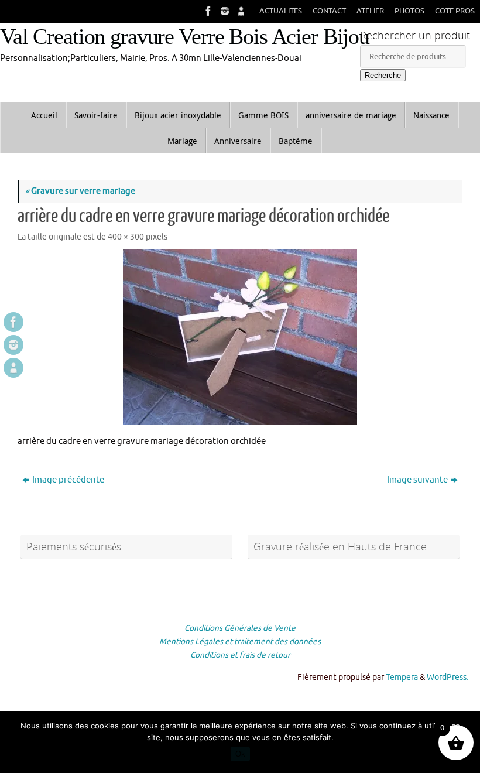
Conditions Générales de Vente (240, 628)
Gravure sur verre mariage (80, 191)
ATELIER (370, 11)
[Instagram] (223, 11)
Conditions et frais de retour (240, 655)
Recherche (383, 75)
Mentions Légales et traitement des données (240, 642)
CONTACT (329, 11)
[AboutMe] (240, 11)
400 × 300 (126, 237)
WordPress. (447, 677)
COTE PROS (455, 11)
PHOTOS (409, 11)
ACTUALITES (280, 11)
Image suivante (417, 479)
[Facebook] (207, 11)
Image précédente (68, 479)
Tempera (402, 677)
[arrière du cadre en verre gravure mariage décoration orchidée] (240, 337)
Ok (240, 754)
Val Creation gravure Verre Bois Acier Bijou (184, 37)
